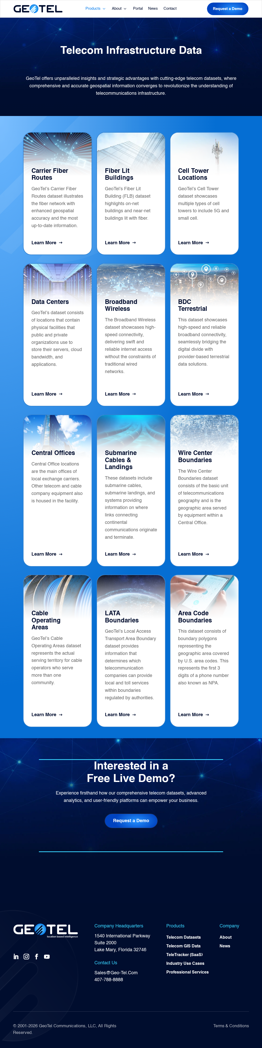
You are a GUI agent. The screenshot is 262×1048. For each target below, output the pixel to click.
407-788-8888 (108, 980)
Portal (138, 8)
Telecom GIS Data (183, 946)
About (117, 8)
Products (93, 8)
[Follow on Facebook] (37, 956)
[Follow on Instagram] (27, 956)
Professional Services (187, 972)
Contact (170, 8)
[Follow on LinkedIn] (17, 956)
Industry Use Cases (185, 964)
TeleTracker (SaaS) (184, 955)
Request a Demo (227, 9)
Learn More (43, 243)
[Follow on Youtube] (48, 956)
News (153, 8)
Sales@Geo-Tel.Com (116, 973)
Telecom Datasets (183, 938)
